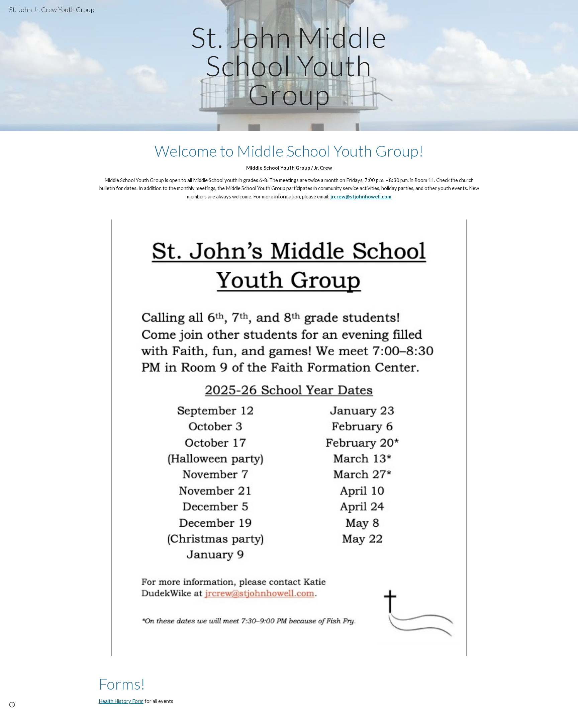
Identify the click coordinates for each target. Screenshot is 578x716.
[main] (289, 65)
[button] (12, 704)
